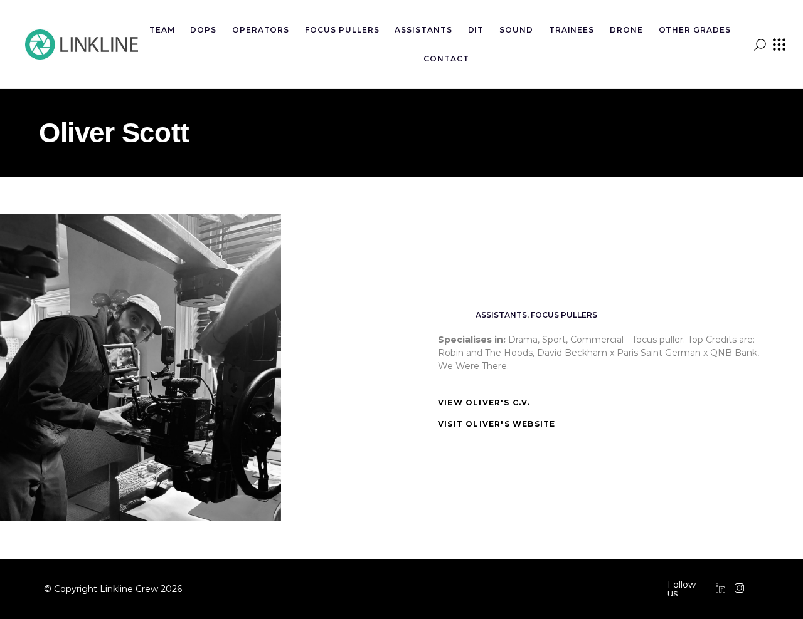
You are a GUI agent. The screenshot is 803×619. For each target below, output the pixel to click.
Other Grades (695, 29)
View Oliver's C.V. (484, 402)
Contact (446, 58)
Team (162, 29)
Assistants (423, 29)
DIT (476, 29)
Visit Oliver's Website (496, 424)
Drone (626, 29)
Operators (261, 29)
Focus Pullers (342, 29)
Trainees (572, 29)
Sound (516, 29)
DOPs (203, 29)
